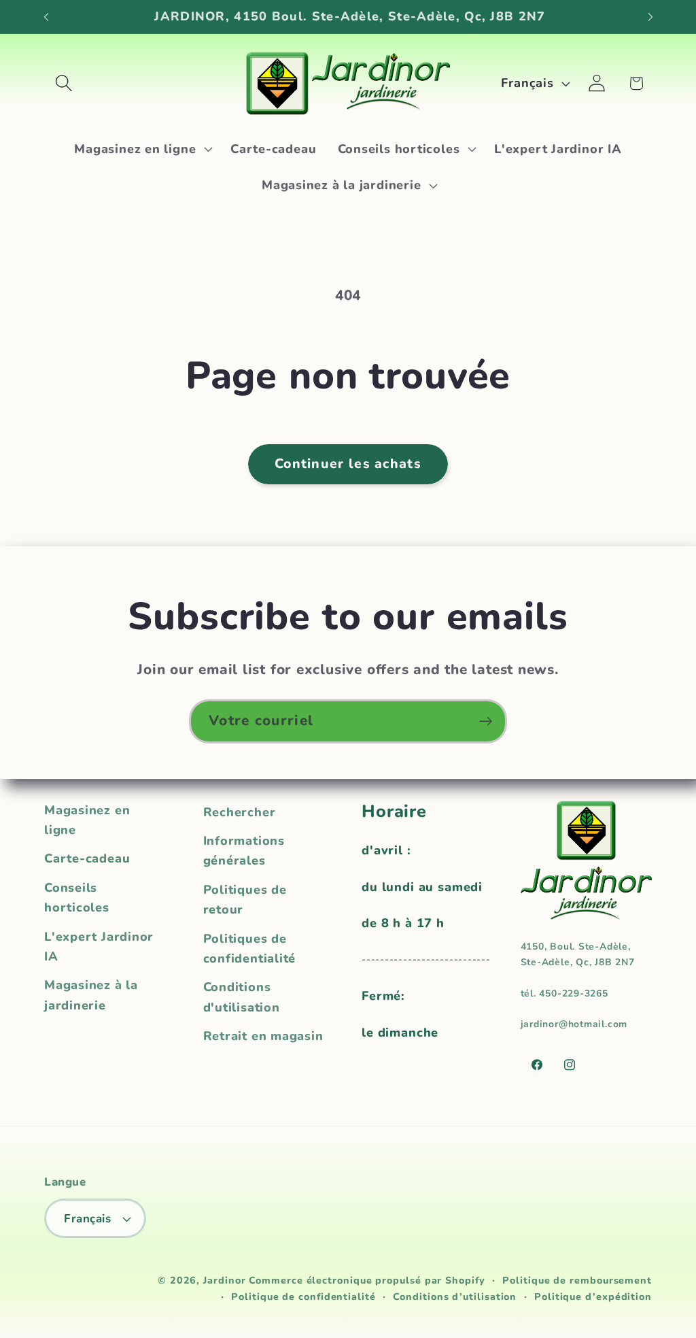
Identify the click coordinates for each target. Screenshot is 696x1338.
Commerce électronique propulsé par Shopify (367, 1280)
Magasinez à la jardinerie (91, 995)
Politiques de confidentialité (249, 949)
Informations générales (244, 851)
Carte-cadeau (87, 858)
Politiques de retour (245, 900)
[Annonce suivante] (650, 16)
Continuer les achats (348, 463)
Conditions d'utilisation (241, 997)
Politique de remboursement (577, 1280)
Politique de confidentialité (303, 1296)
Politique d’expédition (593, 1296)
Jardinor (224, 1280)
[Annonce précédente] (46, 16)
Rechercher (239, 812)
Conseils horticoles (76, 898)
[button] (63, 83)
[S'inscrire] (485, 721)
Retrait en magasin (263, 1036)
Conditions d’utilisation (455, 1296)
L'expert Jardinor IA (99, 947)
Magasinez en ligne (87, 820)
